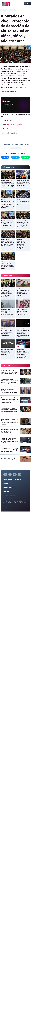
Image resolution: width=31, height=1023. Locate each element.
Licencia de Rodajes (10, 496)
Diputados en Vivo (7, 10)
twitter (15, 157)
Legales (6, 492)
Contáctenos (8, 487)
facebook (5, 157)
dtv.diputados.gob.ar (15, 125)
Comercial (7, 483)
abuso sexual (15, 148)
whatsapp (25, 157)
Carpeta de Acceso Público (12, 479)
